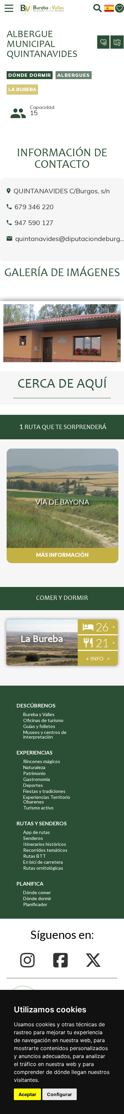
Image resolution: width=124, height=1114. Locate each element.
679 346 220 (34, 207)
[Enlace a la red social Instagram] (29, 960)
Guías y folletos (39, 726)
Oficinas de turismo (43, 720)
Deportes (33, 785)
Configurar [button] (59, 1094)
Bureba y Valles (39, 714)
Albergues (73, 75)
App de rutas (36, 832)
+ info (94, 658)
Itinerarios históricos (44, 844)
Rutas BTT (34, 856)
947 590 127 (34, 222)
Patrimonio (34, 773)
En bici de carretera (43, 862)
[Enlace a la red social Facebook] (62, 960)
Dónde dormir (29, 75)
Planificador (35, 904)
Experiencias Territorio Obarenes (46, 799)
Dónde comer (37, 892)
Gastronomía (36, 779)
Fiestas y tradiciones (44, 791)
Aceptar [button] (27, 1094)
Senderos (33, 838)
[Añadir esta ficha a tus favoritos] (97, 37)
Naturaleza (34, 767)
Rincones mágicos (41, 761)
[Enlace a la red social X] (95, 960)
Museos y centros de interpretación (44, 734)
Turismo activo (38, 807)
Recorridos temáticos (45, 850)
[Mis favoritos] (119, 8)
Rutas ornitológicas (43, 868)
